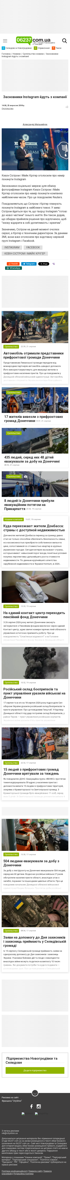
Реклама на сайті (10, 1097)
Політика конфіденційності (15, 1171)
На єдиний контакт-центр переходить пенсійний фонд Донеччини (34, 615)
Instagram (11, 247)
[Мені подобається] (67, 106)
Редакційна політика (23, 1174)
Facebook (33, 247)
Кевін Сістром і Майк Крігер (24, 253)
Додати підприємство (35, 1070)
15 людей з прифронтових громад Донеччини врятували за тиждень (31, 771)
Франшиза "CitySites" (12, 1101)
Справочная (55, 811)
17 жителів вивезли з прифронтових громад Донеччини (33, 419)
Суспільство (7, 108)
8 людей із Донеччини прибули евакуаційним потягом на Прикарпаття (29, 505)
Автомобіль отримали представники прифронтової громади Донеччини (33, 355)
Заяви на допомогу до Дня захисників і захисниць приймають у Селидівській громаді (34, 941)
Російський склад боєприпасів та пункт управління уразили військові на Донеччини (34, 693)
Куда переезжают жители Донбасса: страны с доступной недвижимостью (34, 528)
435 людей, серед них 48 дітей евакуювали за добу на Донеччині (32, 459)
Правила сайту (35, 1171)
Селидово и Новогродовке (24, 811)
